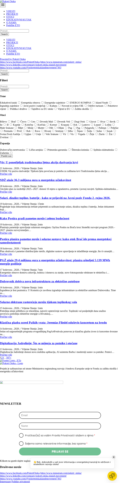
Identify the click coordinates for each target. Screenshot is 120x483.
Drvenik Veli (64, 121)
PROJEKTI (12, 14)
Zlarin (102, 134)
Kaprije (17, 124)
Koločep (29, 124)
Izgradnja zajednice (10, 105)
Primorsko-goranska (57, 149)
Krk (75, 124)
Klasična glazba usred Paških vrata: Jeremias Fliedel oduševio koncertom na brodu (53, 322)
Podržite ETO (13, 25)
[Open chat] (112, 476)
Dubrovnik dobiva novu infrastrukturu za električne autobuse (40, 281)
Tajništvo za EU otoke (42, 109)
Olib (51, 128)
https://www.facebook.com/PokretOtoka (20, 62)
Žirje (92, 134)
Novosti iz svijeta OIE (73, 105)
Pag (70, 128)
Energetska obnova (31, 102)
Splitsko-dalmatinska (104, 149)
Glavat (93, 121)
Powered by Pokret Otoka (13, 59)
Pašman (103, 128)
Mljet (21, 128)
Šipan (80, 131)
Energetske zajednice (55, 102)
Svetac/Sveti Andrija (10, 134)
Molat (31, 128)
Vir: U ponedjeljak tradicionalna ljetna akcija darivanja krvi (39, 162)
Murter (41, 128)
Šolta (90, 131)
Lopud (97, 124)
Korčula (42, 124)
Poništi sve (6, 156)
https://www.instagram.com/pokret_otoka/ (61, 62)
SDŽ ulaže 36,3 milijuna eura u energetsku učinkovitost (35, 180)
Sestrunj (59, 131)
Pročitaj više (6, 174)
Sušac (99, 131)
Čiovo (23, 121)
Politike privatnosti (20, 481)
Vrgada (82, 134)
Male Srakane (7, 128)
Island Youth (102, 102)
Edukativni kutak (9, 102)
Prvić (20, 131)
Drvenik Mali (47, 121)
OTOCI (10, 17)
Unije (39, 134)
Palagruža (90, 128)
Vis (72, 134)
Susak (110, 131)
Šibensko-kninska (81, 149)
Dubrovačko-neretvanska (12, 149)
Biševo (4, 121)
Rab (28, 131)
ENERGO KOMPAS (81, 102)
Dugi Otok (80, 121)
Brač (14, 121)
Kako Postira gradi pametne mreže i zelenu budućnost (34, 218)
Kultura (54, 105)
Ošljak (61, 128)
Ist (1, 124)
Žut (111, 134)
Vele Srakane (52, 134)
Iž (8, 124)
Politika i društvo (19, 109)
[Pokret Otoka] (8, 1)
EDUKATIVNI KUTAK (18, 19)
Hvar (103, 121)
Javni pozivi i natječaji (34, 105)
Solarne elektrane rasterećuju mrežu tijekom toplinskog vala (38, 302)
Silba (70, 131)
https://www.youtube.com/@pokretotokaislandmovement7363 (30, 67)
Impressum (5, 481)
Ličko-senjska (36, 149)
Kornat (53, 124)
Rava (38, 131)
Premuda (8, 131)
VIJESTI (10, 11)
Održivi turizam (96, 105)
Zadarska (5, 153)
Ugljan (28, 134)
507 (8, 357)
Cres (33, 121)
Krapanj (65, 124)
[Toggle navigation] (3, 5)
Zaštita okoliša (82, 109)
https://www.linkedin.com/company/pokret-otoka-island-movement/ (33, 64)
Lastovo (86, 124)
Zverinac (4, 137)
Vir (65, 134)
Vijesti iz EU (64, 109)
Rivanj (48, 131)
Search (4, 34)
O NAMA (11, 22)
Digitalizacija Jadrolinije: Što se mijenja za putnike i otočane (38, 343)
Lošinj (108, 124)
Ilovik (113, 121)
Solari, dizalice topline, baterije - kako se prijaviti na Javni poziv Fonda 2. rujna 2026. (55, 198)
